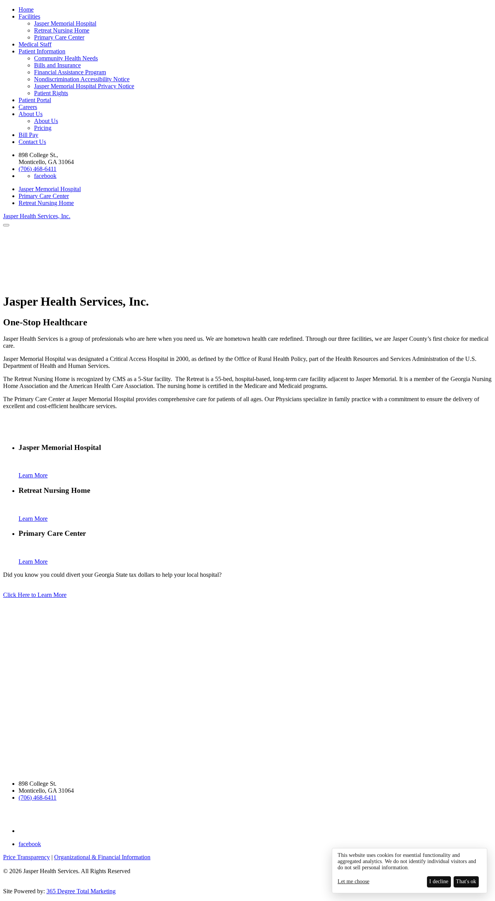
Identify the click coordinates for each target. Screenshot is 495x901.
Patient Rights (51, 93)
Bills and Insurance (57, 65)
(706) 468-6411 (37, 169)
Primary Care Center (59, 37)
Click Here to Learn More (35, 595)
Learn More (33, 475)
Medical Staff (35, 44)
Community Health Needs (66, 58)
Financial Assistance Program (70, 72)
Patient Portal (35, 100)
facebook (45, 176)
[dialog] (409, 870)
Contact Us (32, 141)
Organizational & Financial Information (102, 857)
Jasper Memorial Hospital (65, 23)
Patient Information (42, 51)
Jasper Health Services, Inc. (36, 216)
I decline (438, 881)
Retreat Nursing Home (61, 30)
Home (26, 9)
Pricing (42, 128)
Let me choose (353, 881)
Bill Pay (28, 135)
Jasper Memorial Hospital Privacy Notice (84, 86)
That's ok (466, 881)
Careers (28, 107)
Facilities (29, 16)
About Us (31, 114)
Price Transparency (26, 857)
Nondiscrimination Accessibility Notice (82, 79)
